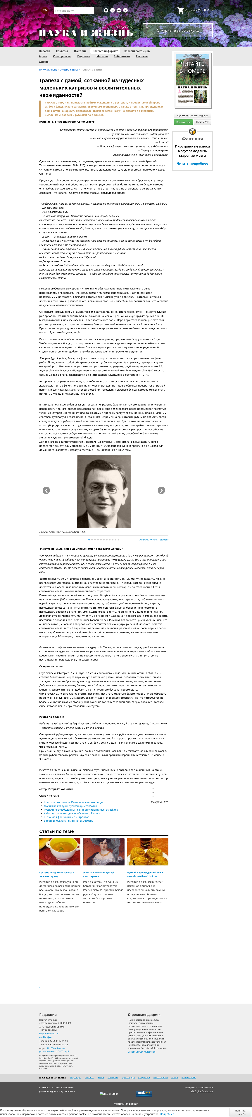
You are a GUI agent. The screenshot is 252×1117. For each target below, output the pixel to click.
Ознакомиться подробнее (142, 1051)
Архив (43, 56)
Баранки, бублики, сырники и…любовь (68, 820)
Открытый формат (105, 51)
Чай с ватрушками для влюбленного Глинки (72, 813)
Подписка (83, 56)
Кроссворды (128, 1077)
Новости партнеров (137, 51)
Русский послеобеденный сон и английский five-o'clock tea (81, 809)
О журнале (144, 1077)
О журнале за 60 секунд (178, 30)
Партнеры (75, 1077)
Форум (43, 61)
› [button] (161, 490)
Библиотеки (122, 56)
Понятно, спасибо (240, 1112)
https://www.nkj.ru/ (48, 1033)
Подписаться (183, 122)
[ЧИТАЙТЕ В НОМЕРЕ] (192, 43)
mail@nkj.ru (45, 1037)
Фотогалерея (160, 1077)
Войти (208, 10)
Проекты (89, 1077)
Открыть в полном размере (153, 539)
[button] (89, 539)
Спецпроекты (62, 56)
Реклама (142, 56)
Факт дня (80, 51)
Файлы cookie (189, 1077)
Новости (44, 51)
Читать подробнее (192, 163)
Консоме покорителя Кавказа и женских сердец (74, 802)
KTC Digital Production (202, 1091)
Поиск (174, 1077)
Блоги (101, 1077)
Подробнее (167, 1114)
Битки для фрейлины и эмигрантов (66, 817)
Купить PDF (202, 122)
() (193, 10)
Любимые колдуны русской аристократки (70, 806)
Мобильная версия (126, 1103)
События (62, 51)
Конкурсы (113, 1077)
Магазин (102, 56)
